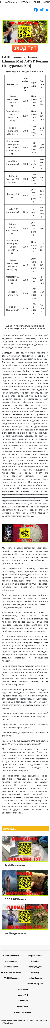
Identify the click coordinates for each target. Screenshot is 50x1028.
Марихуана (11, 2)
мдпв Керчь (23, 989)
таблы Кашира (35, 978)
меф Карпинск (11, 961)
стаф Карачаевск (11, 955)
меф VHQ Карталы (11, 967)
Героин (25, 2)
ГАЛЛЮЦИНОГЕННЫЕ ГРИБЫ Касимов (11, 975)
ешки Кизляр (23, 1006)
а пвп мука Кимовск (23, 1012)
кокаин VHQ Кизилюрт (23, 998)
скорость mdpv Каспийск (35, 958)
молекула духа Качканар (35, 969)
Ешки (37, 2)
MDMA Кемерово (35, 984)
